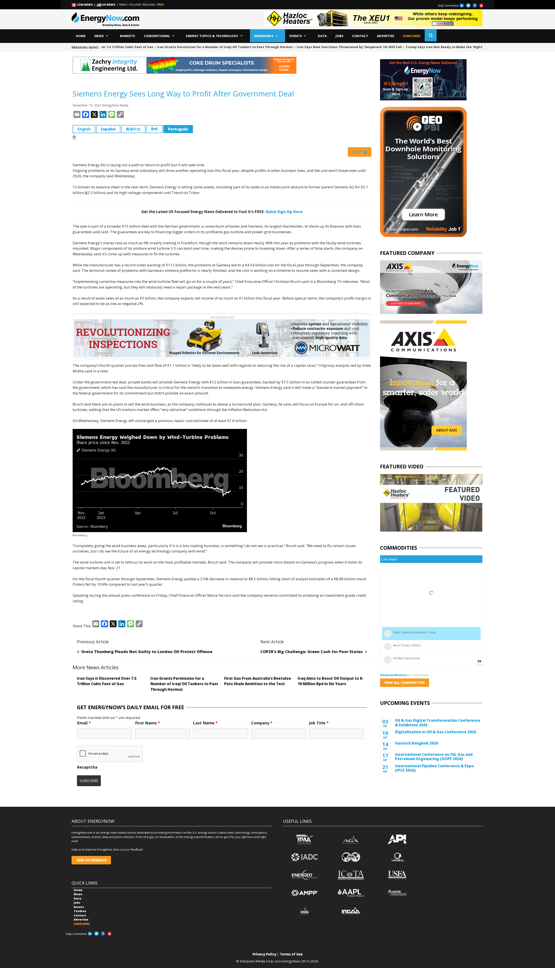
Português (178, 129)
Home (81, 36)
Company (262, 723)
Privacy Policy (264, 954)
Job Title (319, 723)
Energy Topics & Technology (212, 36)
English (84, 129)
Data (322, 36)
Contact (360, 36)
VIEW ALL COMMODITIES (404, 682)
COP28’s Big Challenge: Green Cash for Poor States (311, 651)
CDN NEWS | (86, 5)
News (99, 36)
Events (295, 36)
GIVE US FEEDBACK (91, 860)
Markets (127, 36)
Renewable (263, 36)
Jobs (339, 36)
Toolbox (80, 911)
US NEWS (108, 5)
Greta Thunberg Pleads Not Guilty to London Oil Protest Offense (146, 651)
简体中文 (133, 129)
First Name (147, 723)
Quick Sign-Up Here (284, 211)
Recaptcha (87, 767)
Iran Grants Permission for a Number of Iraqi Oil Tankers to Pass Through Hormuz (210, 47)
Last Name (205, 723)
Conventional (157, 36)
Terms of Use (291, 954)
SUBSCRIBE (411, 36)
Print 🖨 (359, 152)
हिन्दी (154, 129)
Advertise (385, 36)
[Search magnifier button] (431, 35)
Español (108, 129)
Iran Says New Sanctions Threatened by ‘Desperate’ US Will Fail (334, 47)
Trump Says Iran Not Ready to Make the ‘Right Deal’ (433, 47)
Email (84, 723)
